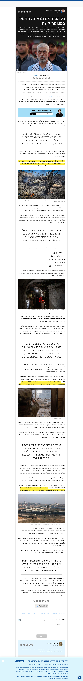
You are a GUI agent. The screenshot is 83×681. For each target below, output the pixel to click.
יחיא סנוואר (29, 613)
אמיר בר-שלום (56, 10)
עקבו (36, 75)
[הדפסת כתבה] (33, 78)
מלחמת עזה (48, 10)
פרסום (41, 636)
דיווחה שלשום (51, 97)
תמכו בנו (20, 661)
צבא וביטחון (54, 613)
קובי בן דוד (55, 643)
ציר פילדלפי (42, 613)
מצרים (35, 613)
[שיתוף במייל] (27, 12)
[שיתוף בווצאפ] (19, 12)
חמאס (48, 613)
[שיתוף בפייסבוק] (21, 12)
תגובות (48, 643)
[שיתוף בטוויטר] (24, 12)
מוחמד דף (22, 613)
